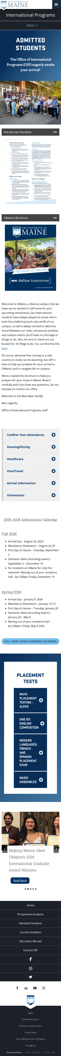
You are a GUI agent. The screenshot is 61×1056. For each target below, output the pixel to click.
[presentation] (30, 831)
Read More (21, 881)
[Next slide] (56, 849)
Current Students (30, 932)
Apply (30, 1012)
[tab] (25, 889)
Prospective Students (30, 914)
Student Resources (30, 1019)
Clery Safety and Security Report (30, 1039)
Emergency (31, 1045)
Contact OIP (30, 950)
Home (30, 905)
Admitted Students (30, 923)
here (4, 348)
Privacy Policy (31, 1032)
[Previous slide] (4, 849)
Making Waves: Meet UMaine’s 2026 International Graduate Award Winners (29, 860)
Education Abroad (31, 941)
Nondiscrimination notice (30, 1025)
